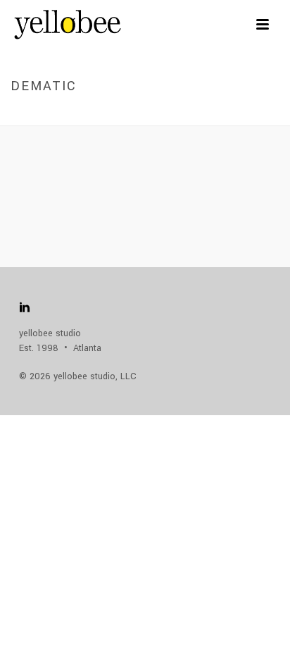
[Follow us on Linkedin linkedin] (24, 308)
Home (123, 116)
